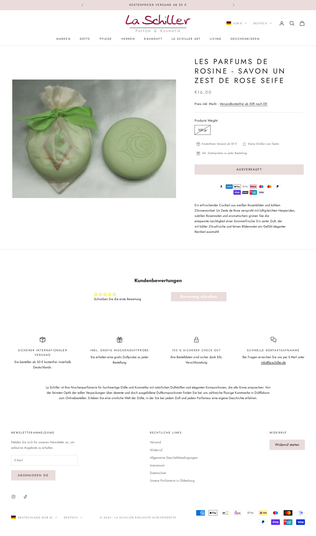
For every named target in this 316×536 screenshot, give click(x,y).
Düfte (85, 39)
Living (215, 39)
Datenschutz (158, 473)
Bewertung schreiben (198, 296)
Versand (155, 442)
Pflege (106, 39)
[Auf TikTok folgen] (25, 496)
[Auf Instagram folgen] (13, 496)
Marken (63, 39)
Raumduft (153, 39)
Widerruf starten (287, 444)
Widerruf (156, 450)
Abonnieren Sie (33, 475)
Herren (128, 39)
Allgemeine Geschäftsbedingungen (174, 457)
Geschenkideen (245, 39)
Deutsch (260, 23)
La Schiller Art (186, 39)
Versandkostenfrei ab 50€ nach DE (243, 104)
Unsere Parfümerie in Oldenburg (172, 480)
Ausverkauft (249, 169)
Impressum (157, 465)
